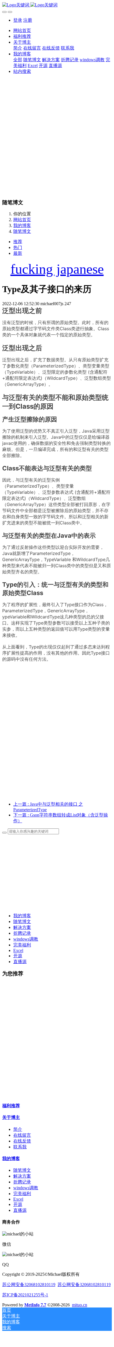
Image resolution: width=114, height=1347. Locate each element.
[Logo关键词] (57, 5)
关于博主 (11, 1117)
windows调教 (25, 939)
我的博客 (22, 225)
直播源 (20, 961)
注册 (27, 20)
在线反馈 (22, 1141)
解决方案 (22, 927)
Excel (18, 950)
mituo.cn (79, 1304)
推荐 (17, 241)
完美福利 (22, 945)
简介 (17, 1129)
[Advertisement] (57, 136)
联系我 (20, 1146)
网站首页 (22, 30)
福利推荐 (11, 1105)
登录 (17, 20)
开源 (17, 955)
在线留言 (22, 1135)
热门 (17, 247)
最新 (17, 253)
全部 (17, 59)
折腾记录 (22, 933)
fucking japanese (57, 269)
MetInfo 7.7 (35, 1304)
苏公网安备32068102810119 (28, 1284)
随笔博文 (22, 231)
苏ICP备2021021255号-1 (25, 1294)
